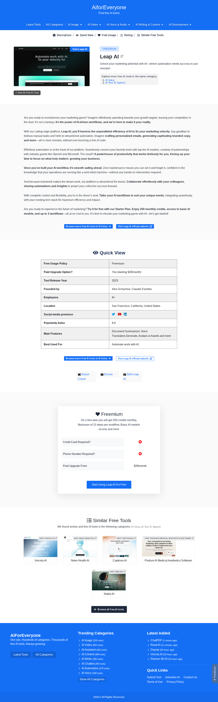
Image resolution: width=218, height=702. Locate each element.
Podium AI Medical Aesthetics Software (168, 560)
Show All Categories (92, 679)
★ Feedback (214, 673)
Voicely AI (41, 560)
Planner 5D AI (166, 658)
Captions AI (120, 560)
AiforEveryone (109, 7)
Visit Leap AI (79, 49)
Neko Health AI (80, 560)
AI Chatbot (93, 663)
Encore (108, 374)
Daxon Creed (83, 376)
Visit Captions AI (125, 538)
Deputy (162, 649)
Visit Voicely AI (46, 538)
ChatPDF (164, 640)
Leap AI (109, 57)
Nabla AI (109, 593)
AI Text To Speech (115, 82)
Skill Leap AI (131, 376)
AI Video (92, 644)
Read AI (164, 644)
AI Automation (96, 668)
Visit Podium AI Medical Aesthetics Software (168, 538)
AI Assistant (94, 649)
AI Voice (109, 80)
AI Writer (92, 658)
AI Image (92, 640)
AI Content (93, 654)
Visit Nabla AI (116, 572)
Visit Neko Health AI (84, 538)
